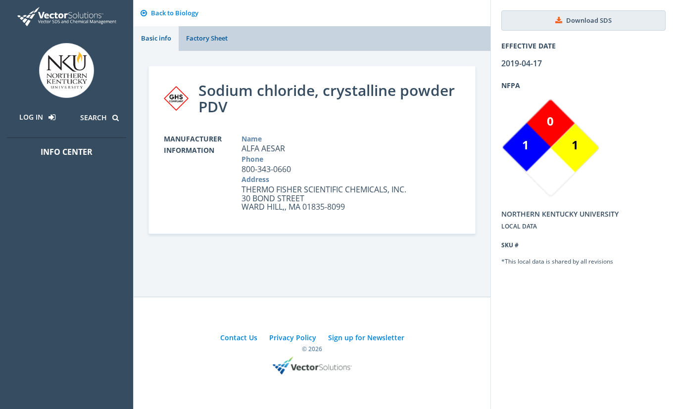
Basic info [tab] (156, 38)
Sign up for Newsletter (366, 337)
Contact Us (238, 337)
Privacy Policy (292, 337)
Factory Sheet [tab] (207, 38)
